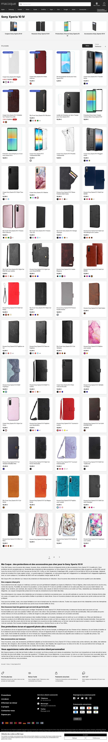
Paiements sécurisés (62, 677)
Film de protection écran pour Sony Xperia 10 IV (66, 77)
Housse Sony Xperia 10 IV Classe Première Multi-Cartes (66, 193)
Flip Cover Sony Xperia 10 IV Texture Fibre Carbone (13, 231)
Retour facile (32, 677)
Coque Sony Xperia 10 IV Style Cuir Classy (12, 424)
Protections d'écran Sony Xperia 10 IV (67, 35)
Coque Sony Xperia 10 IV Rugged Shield (93, 154)
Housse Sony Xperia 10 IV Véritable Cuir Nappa (93, 385)
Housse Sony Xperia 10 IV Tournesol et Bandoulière (67, 462)
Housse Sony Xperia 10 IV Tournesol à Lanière (67, 424)
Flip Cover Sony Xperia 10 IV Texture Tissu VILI (40, 231)
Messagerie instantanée (48, 705)
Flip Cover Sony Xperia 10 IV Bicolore (40, 115)
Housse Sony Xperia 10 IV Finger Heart (40, 539)
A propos (5, 707)
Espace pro (6, 714)
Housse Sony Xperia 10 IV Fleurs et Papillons (39, 347)
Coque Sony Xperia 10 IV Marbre (39, 192)
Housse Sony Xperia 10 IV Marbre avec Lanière (93, 347)
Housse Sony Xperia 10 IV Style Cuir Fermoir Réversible (40, 462)
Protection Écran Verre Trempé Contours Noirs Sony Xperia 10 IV (93, 116)
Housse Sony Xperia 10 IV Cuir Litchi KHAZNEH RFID (94, 424)
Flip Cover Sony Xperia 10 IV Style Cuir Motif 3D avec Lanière (13, 270)
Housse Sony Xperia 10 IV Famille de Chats (67, 539)
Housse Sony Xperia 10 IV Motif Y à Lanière (39, 385)
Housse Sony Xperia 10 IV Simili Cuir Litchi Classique (94, 501)
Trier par (97, 44)
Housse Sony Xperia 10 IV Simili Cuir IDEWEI (94, 270)
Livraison (5, 699)
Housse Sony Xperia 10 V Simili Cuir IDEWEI (93, 193)
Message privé (45, 711)
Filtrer (87, 45)
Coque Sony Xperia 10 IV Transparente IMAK (37, 154)
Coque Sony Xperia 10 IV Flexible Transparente (66, 154)
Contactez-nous (8, 711)
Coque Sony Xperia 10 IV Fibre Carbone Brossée (65, 385)
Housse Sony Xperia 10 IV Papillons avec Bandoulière (39, 424)
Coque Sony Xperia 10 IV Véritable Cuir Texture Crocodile (12, 116)
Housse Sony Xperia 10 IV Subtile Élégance (66, 270)
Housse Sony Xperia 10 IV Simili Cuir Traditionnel (94, 462)
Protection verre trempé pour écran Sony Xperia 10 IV (13, 154)
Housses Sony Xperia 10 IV (40, 34)
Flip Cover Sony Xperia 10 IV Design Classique (67, 231)
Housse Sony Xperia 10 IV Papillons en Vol (13, 347)
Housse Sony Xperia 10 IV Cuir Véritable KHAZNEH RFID (11, 462)
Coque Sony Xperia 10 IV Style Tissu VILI (13, 193)
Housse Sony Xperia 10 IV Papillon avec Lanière (66, 501)
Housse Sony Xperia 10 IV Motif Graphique (11, 385)
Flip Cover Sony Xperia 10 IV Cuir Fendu (12, 501)
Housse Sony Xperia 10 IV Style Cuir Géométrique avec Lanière (94, 231)
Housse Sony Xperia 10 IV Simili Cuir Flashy (13, 308)
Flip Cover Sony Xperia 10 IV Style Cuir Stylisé (40, 308)
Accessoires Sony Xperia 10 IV (94, 34)
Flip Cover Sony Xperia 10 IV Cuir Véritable (66, 347)
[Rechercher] (21, 4)
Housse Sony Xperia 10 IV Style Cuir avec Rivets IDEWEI (40, 270)
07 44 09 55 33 (46, 700)
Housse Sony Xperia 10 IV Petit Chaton (94, 308)
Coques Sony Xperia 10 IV (13, 34)
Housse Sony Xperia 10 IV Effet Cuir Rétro (12, 539)
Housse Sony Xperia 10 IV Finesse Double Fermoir (66, 308)
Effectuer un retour (9, 703)
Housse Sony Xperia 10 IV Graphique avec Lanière (94, 539)
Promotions (6, 695)
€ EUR (76, 719)
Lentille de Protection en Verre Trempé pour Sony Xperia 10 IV (67, 116)
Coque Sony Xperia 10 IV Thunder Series (93, 77)
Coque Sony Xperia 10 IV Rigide (12, 77)
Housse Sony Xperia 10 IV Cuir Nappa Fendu (40, 501)
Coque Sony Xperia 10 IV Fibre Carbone (38, 77)
